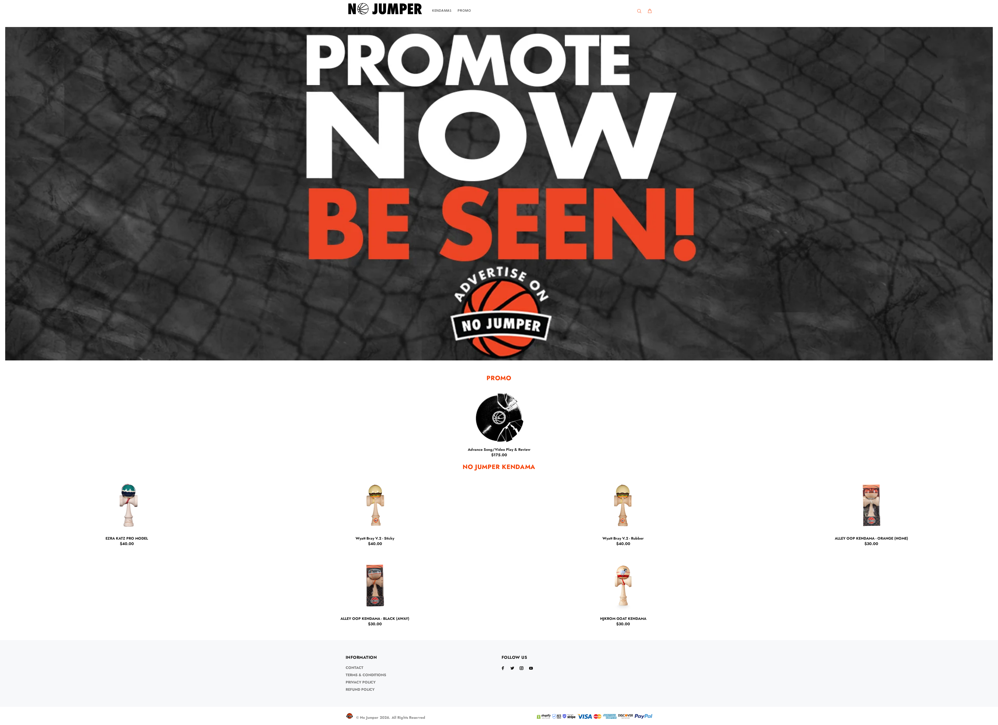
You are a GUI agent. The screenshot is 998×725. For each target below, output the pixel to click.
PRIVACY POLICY (361, 682)
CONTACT (354, 667)
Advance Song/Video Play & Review (499, 449)
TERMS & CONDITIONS (366, 674)
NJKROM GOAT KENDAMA (623, 618)
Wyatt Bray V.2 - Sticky (375, 538)
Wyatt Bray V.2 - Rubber (623, 538)
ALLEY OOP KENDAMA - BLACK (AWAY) (374, 618)
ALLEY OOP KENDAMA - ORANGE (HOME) (871, 538)
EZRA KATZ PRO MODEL (127, 538)
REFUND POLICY (360, 689)
